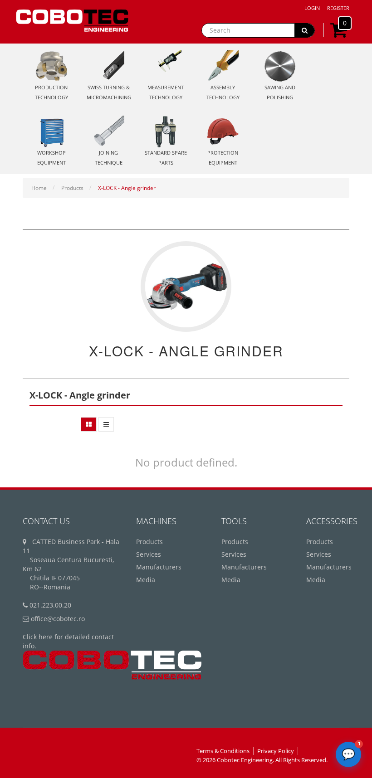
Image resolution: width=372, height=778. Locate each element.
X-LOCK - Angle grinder (127, 188)
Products (72, 188)
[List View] (106, 424)
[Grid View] (89, 424)
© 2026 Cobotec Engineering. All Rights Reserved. (262, 760)
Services (148, 554)
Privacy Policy (275, 751)
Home (39, 188)
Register (338, 8)
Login (312, 8)
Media (145, 579)
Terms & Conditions (223, 751)
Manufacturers (158, 567)
